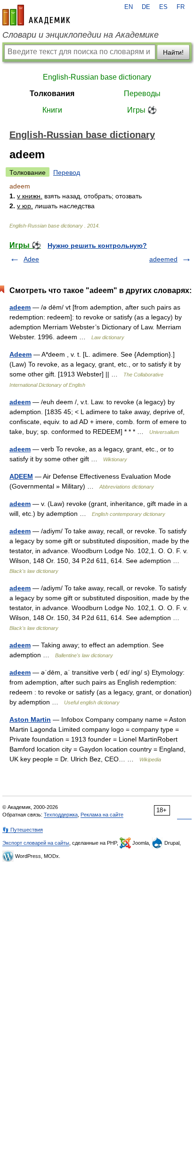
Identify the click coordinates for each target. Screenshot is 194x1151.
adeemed (163, 259)
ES (163, 7)
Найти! (173, 52)
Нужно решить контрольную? (97, 245)
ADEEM (21, 476)
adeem (20, 307)
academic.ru (36, 15)
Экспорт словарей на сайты (35, 843)
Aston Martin (30, 719)
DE (146, 7)
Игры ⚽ (142, 110)
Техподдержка (61, 814)
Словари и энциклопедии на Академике (80, 35)
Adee (31, 259)
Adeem (20, 354)
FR (181, 7)
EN (128, 7)
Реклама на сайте (102, 814)
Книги (52, 110)
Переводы (142, 94)
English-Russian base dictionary (97, 77)
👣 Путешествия (22, 830)
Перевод (66, 172)
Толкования (52, 94)
